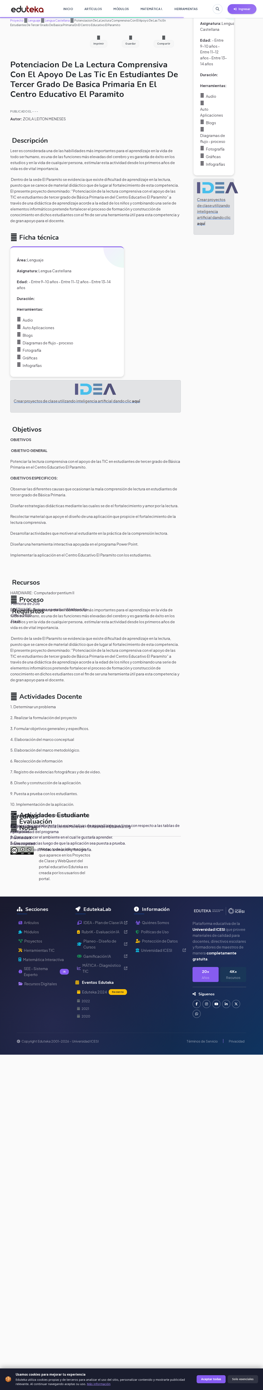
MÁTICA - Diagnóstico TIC (101, 968)
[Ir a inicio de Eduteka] (27, 9)
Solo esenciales (243, 1379)
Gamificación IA (97, 956)
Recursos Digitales (40, 983)
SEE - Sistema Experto (45, 971)
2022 (86, 1001)
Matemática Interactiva (43, 959)
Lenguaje (34, 20)
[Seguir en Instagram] (206, 1004)
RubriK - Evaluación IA (100, 931)
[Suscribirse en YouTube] (216, 1004)
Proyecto (16, 20)
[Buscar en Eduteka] (218, 9)
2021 (85, 1009)
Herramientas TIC (39, 950)
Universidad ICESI (156, 950)
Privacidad (237, 1041)
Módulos (31, 931)
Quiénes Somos (155, 922)
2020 (86, 1016)
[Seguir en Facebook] (197, 1004)
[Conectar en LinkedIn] (226, 1004)
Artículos (31, 922)
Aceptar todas (211, 1379)
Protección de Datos (160, 941)
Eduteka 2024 (103, 992)
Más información (99, 1384)
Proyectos (33, 941)
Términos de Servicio (202, 1041)
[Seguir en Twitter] (236, 1004)
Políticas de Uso (155, 931)
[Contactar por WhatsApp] (197, 1014)
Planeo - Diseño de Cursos (99, 944)
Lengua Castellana (57, 20)
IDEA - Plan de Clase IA (103, 922)
